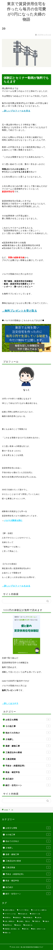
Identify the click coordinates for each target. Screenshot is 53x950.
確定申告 (8, 925)
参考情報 (28, 917)
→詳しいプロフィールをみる (16, 586)
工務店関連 (27, 759)
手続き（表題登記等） (27, 766)
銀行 (26, 929)
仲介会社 (23, 914)
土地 (39, 917)
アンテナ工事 (23, 910)
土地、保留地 (9, 921)
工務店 (37, 921)
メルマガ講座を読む (13, 520)
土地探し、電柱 (24, 921)
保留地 (18, 917)
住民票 (7, 917)
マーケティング (10, 914)
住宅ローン (36, 914)
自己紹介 (27, 779)
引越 (47, 921)
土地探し (27, 739)
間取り (7, 932)
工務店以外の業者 (27, 752)
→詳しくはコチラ (10, 703)
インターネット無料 (39, 910)
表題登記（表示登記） (12, 929)
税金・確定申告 (27, 772)
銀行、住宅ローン (39, 929)
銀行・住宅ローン (27, 785)
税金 (18, 925)
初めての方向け (27, 733)
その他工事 (27, 726)
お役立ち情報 (27, 720)
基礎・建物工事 (27, 746)
